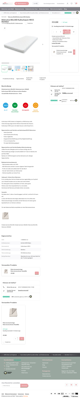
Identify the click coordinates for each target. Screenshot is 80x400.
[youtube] (76, 385)
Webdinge (25, 396)
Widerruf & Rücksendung (11, 394)
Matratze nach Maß (8, 9)
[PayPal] (73, 394)
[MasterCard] (51, 394)
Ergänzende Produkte (29, 78)
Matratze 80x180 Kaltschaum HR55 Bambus (19, 16)
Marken (44, 367)
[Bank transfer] (69, 394)
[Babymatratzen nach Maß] (7, 3)
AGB (3, 394)
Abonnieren (24, 385)
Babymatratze (19, 9)
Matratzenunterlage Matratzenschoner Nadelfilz (19, 270)
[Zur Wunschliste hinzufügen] (22, 307)
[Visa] (66, 394)
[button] (43, 44)
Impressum (45, 362)
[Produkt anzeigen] (21, 338)
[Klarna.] (62, 394)
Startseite (4, 16)
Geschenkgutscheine (49, 3)
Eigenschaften (20, 78)
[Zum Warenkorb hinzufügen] (74, 52)
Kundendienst (60, 3)
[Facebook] (67, 385)
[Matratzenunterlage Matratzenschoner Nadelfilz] (6, 271)
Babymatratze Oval (32, 9)
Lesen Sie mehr (56, 43)
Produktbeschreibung (8, 78)
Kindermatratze (44, 9)
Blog (65, 9)
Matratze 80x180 (10, 23)
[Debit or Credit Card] (76, 394)
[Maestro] (55, 394)
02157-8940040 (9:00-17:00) (26, 287)
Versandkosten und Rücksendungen (26, 367)
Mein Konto (24, 372)
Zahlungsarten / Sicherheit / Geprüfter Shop (28, 363)
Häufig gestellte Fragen (12, 362)
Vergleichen (30, 23)
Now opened (17, 360)
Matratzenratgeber (56, 9)
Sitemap (27, 394)
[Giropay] (58, 394)
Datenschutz (21, 394)
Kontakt (23, 370)
